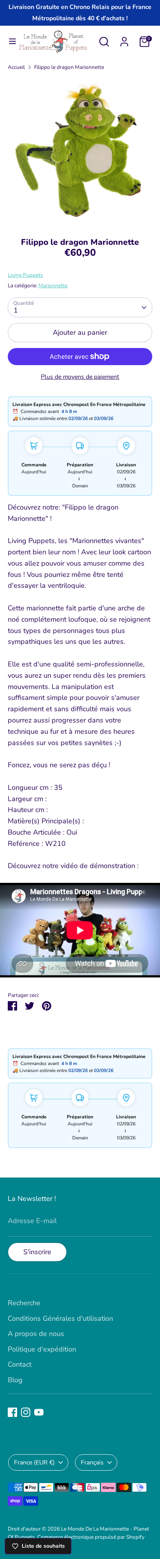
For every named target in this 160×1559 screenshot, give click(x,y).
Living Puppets (25, 275)
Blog (15, 1380)
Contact (19, 1364)
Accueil (16, 67)
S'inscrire (37, 1252)
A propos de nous (36, 1333)
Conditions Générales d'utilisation (60, 1318)
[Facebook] (12, 1412)
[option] (80, 151)
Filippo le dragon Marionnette (69, 67)
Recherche (24, 1303)
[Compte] (124, 39)
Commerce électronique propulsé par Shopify (90, 1537)
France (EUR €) (34, 1462)
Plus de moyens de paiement (80, 377)
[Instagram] (25, 1412)
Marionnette (53, 285)
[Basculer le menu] (9, 41)
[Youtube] (38, 1412)
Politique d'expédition (42, 1349)
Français (92, 1462)
